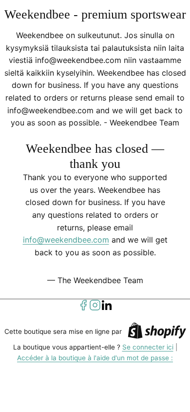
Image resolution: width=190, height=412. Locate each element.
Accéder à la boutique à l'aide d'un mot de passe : (95, 358)
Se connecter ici (147, 347)
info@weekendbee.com (66, 240)
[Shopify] (157, 332)
